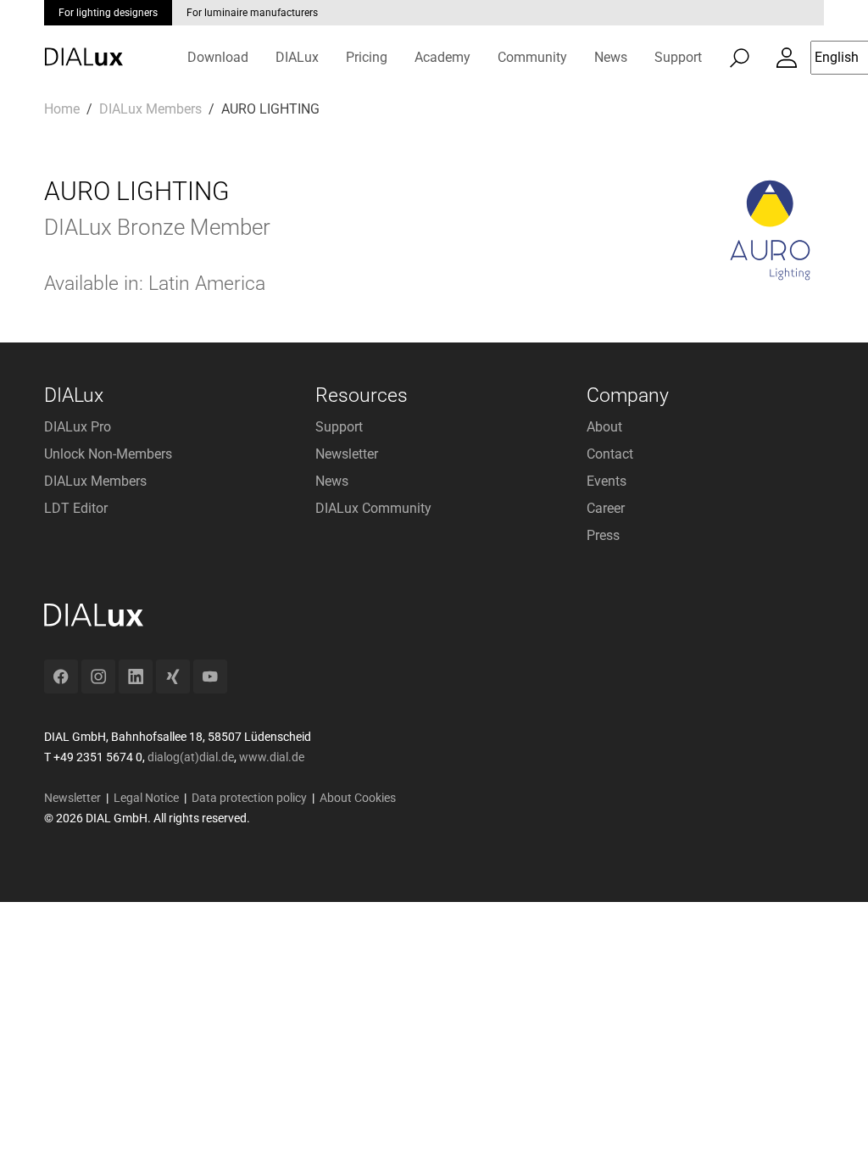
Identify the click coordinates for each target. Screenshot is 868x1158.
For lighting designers (108, 13)
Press (603, 535)
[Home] (83, 44)
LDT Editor (76, 508)
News (331, 481)
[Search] (739, 58)
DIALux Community (373, 508)
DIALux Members (95, 481)
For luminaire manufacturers (252, 13)
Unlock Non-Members (108, 454)
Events (606, 481)
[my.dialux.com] (786, 58)
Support (339, 427)
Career (606, 508)
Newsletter (346, 454)
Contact (610, 454)
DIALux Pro (77, 427)
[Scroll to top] (830, 1120)
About (604, 427)
